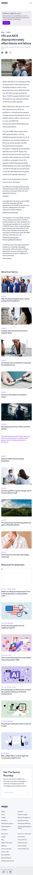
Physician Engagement (24, 817)
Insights (8, 32)
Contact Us (4, 829)
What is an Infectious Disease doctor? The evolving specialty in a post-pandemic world (15, 594)
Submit (28, 793)
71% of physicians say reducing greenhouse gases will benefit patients (16, 524)
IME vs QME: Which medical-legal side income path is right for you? (14, 757)
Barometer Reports (6, 858)
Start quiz (6, 23)
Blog (2, 32)
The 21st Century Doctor (8, 589)
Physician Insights (22, 814)
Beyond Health (5, 753)
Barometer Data (5, 855)
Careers (3, 817)
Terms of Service (22, 840)
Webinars (4, 846)
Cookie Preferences (23, 849)
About (3, 814)
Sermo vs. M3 (4, 852)
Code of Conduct (22, 843)
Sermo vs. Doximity (6, 849)
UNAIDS (9, 96)
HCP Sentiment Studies (7, 861)
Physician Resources (7, 623)
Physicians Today (6, 655)
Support (3, 837)
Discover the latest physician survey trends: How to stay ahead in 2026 (16, 659)
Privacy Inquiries (22, 846)
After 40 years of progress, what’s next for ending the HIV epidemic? (15, 300)
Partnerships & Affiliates (24, 823)
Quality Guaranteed (23, 820)
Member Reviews (5, 826)
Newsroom (4, 820)
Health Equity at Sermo (7, 823)
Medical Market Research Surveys (24, 827)
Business (20, 811)
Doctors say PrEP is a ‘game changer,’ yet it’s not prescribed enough (16, 492)
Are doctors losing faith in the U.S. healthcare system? (12, 627)
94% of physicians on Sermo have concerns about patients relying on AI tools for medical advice (16, 692)
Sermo (3, 811)
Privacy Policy (21, 837)
